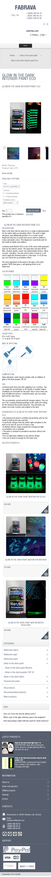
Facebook (5, 834)
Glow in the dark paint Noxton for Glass (26, 497)
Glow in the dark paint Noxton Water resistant (26, 623)
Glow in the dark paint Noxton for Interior (26, 560)
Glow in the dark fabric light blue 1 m (28, 743)
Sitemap (5, 794)
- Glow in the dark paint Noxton (18, 667)
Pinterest (10, 834)
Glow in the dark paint (28, 55)
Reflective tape (11, 654)
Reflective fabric (11, 650)
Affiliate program (8, 790)
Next (46, 148)
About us (5, 782)
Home (12, 55)
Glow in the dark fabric (14, 676)
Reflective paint (11, 658)
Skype (20, 834)
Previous (5, 148)
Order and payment (10, 786)
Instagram (15, 834)
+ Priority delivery (11, 196)
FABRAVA (25, 7)
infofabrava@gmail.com (15, 820)
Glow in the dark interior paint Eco (24, 60)
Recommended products (15, 692)
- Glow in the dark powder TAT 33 (19, 672)
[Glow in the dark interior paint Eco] (25, 143)
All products (9, 687)
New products (10, 696)
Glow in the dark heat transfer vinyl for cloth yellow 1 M (30, 759)
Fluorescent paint (12, 681)
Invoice (5, 799)
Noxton (11, 165)
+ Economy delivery (12, 193)
